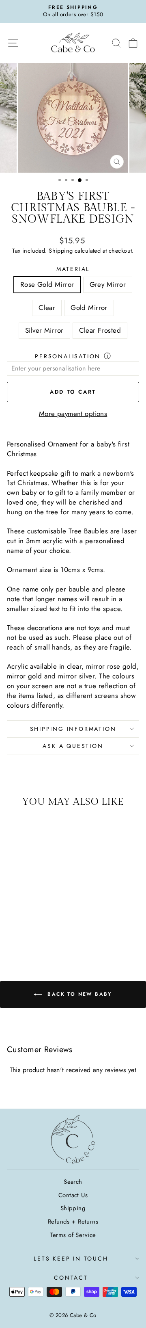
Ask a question (73, 746)
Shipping (61, 251)
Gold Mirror (89, 307)
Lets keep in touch (71, 1258)
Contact (71, 1278)
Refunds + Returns (73, 1221)
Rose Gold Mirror (47, 284)
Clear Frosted (100, 330)
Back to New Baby (78, 994)
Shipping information (73, 729)
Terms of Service (73, 1235)
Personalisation (68, 356)
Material (73, 269)
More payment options (73, 413)
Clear (47, 307)
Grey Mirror (108, 284)
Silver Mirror (44, 330)
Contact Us (73, 1195)
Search (73, 1181)
